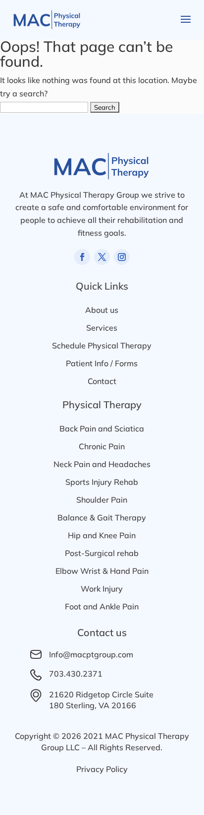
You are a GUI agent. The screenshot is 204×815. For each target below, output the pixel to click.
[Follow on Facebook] (82, 257)
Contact (102, 381)
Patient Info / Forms (102, 363)
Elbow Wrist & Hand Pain (102, 571)
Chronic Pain (102, 446)
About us (101, 310)
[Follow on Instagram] (122, 257)
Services (101, 328)
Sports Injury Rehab (101, 482)
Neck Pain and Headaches (102, 464)
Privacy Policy (102, 769)
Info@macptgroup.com (91, 654)
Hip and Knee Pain (102, 535)
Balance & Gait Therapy (101, 517)
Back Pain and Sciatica (101, 428)
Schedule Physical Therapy (102, 345)
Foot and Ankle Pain (102, 606)
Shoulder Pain (101, 500)
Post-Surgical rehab (102, 553)
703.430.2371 (75, 674)
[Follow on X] (102, 257)
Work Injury (102, 589)
